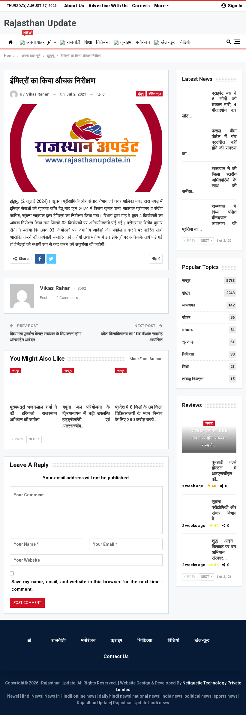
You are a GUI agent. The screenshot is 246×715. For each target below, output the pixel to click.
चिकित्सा (103, 42)
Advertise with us (108, 5)
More (160, 5)
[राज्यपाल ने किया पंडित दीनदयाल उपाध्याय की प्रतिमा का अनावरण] (195, 213)
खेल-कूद (168, 42)
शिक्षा (88, 42)
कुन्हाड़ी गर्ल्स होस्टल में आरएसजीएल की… (224, 470)
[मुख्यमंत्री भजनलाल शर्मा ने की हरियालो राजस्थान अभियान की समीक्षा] (33, 384)
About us (74, 5)
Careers (141, 5)
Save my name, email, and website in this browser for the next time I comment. (87, 585)
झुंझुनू (141, 93)
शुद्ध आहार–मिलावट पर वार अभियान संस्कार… (224, 549)
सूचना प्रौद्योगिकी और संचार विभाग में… (224, 510)
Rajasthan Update (40, 23)
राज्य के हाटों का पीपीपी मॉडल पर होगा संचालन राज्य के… (209, 438)
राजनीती (73, 42)
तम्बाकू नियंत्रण (192, 379)
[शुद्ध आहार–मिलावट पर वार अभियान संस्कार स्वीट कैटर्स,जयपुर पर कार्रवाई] (195, 547)
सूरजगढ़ (188, 342)
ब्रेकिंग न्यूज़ (154, 93)
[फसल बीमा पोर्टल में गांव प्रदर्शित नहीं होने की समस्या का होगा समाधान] (195, 137)
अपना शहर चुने (37, 40)
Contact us (116, 656)
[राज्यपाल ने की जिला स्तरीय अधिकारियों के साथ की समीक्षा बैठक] (195, 175)
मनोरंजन (143, 42)
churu (188, 329)
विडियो (184, 42)
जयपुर (15, 371)
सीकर (186, 317)
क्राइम (126, 42)
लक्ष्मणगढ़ (188, 305)
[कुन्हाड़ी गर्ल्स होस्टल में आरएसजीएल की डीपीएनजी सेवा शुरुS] (195, 469)
